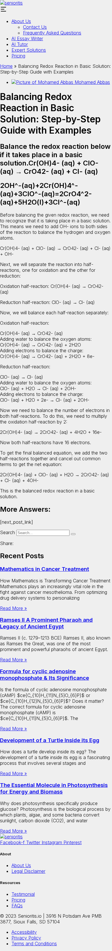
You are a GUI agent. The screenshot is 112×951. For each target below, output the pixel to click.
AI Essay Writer (27, 38)
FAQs (17, 905)
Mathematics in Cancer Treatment (44, 569)
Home (6, 66)
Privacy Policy (26, 938)
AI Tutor (19, 44)
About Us (21, 21)
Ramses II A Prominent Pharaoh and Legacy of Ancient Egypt (46, 623)
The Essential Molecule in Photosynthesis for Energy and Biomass (54, 788)
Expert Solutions (28, 50)
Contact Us (35, 27)
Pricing (18, 56)
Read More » (13, 608)
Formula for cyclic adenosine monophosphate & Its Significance (44, 674)
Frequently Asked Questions (52, 33)
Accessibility (24, 932)
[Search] (73, 534)
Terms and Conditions (34, 943)
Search (7, 532)
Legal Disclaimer (28, 871)
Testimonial (23, 894)
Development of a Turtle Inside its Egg (49, 740)
